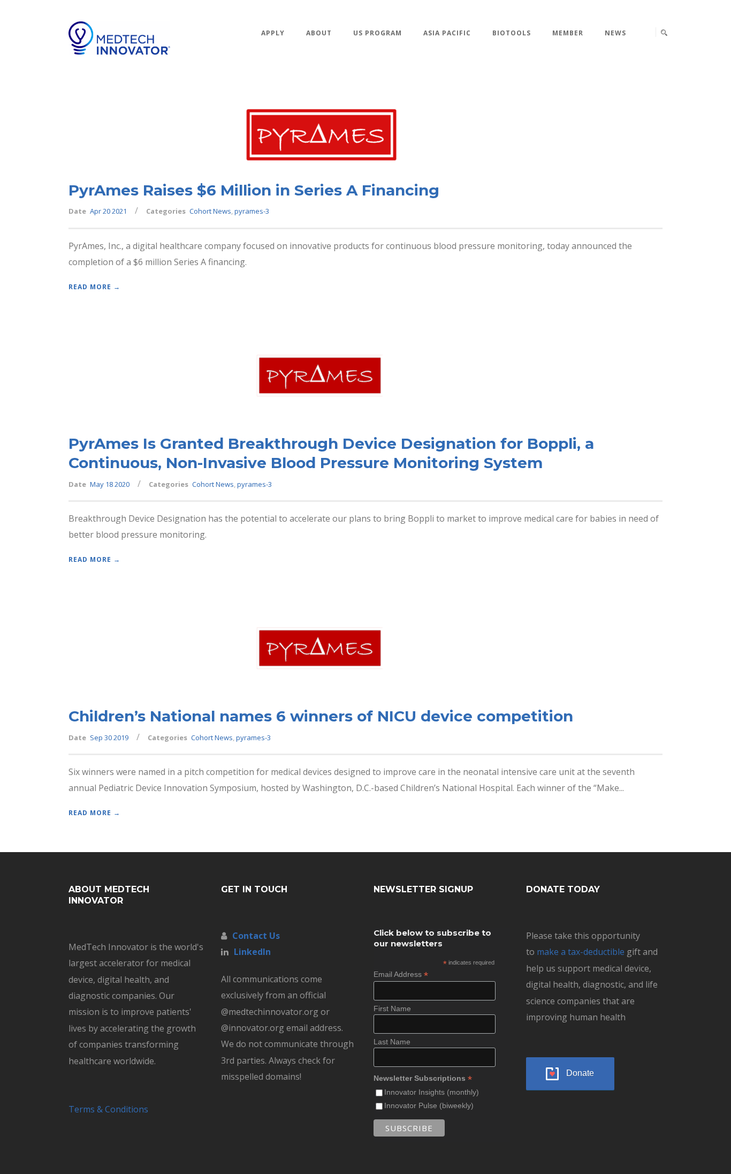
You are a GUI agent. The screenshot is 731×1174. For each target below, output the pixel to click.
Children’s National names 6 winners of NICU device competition (320, 716)
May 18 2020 (110, 484)
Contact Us (256, 936)
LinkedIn (252, 952)
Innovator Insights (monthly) (431, 1092)
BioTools (511, 32)
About (319, 32)
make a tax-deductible (581, 952)
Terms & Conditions (108, 1109)
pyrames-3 (251, 211)
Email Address (401, 974)
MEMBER (567, 32)
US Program (377, 32)
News (615, 32)
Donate (580, 1073)
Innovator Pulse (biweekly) (429, 1105)
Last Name (392, 1041)
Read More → (94, 286)
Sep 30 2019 (109, 737)
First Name (392, 1008)
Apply (273, 32)
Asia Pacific (447, 32)
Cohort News (210, 211)
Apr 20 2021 (108, 211)
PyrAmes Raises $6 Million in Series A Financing (253, 190)
